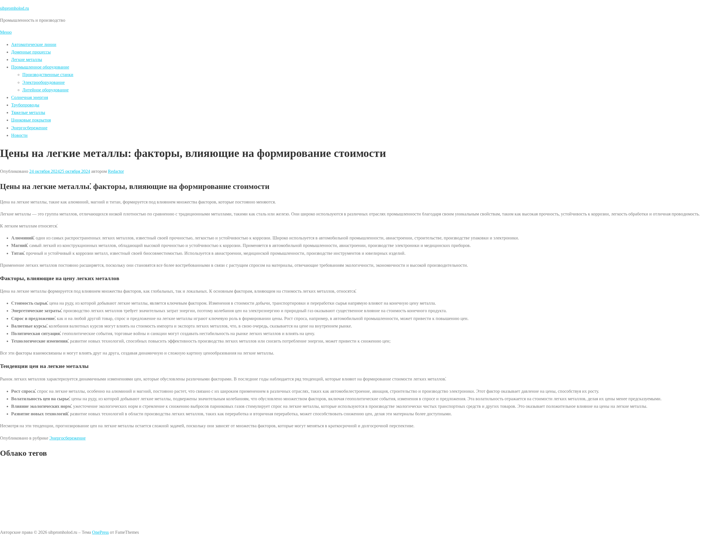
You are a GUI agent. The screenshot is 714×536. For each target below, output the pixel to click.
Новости (19, 135)
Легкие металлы (26, 59)
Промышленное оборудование (40, 67)
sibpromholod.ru (14, 8)
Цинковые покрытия (31, 120)
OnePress (100, 532)
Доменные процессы (31, 52)
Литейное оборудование (45, 90)
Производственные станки (47, 74)
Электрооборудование (43, 82)
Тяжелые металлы (28, 112)
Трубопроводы (25, 105)
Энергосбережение (29, 127)
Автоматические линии (33, 44)
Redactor (116, 171)
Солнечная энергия (29, 97)
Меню (6, 32)
